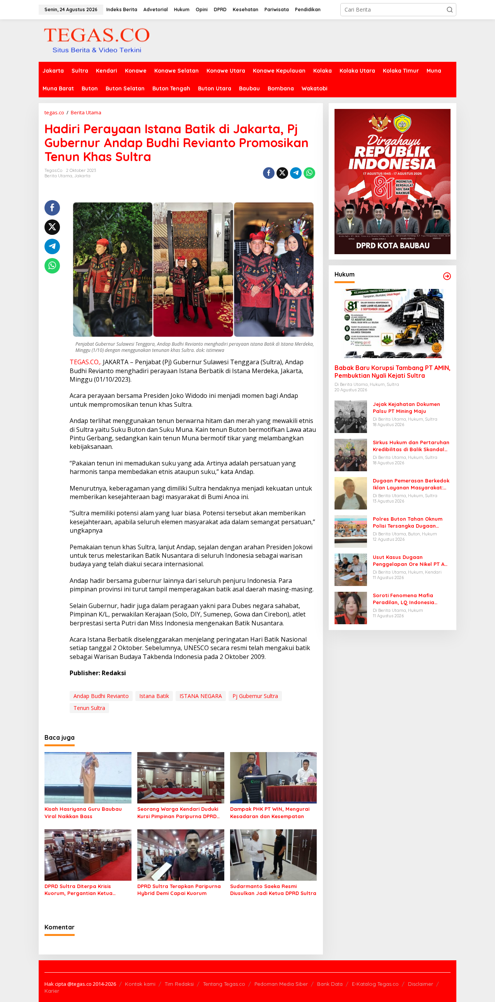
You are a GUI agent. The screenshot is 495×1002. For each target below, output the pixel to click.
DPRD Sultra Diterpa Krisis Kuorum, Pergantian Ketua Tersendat (78, 890)
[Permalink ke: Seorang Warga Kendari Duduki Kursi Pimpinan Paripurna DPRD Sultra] (180, 777)
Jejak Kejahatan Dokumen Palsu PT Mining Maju (406, 407)
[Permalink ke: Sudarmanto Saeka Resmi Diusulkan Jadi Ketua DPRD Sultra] (273, 854)
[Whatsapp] (309, 173)
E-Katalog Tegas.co (375, 984)
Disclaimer (420, 984)
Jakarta (82, 175)
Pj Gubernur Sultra (255, 696)
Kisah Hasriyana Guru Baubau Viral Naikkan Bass (83, 812)
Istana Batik (154, 696)
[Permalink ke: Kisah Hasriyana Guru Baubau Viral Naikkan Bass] (87, 777)
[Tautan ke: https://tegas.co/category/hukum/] (447, 276)
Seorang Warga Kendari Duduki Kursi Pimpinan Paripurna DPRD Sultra (177, 812)
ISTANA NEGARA (200, 696)
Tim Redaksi (179, 984)
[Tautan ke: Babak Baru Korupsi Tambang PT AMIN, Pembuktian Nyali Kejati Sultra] (393, 323)
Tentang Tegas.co (224, 984)
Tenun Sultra (89, 708)
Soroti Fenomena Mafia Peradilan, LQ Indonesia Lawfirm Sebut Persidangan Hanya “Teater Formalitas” (408, 599)
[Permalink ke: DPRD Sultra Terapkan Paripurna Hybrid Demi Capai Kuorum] (180, 854)
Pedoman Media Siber (281, 984)
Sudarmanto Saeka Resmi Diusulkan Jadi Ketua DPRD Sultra (273, 889)
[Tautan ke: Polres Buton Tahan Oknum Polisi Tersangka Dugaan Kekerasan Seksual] (351, 531)
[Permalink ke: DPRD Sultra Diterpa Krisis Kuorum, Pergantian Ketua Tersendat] (87, 854)
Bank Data (330, 984)
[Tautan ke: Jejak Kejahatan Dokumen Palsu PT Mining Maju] (351, 416)
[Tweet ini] (282, 173)
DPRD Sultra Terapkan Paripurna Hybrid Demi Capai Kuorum (179, 889)
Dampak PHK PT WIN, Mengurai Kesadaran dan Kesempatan (269, 812)
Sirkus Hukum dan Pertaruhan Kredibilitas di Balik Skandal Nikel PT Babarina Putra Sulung (411, 446)
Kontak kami (140, 984)
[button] (449, 9)
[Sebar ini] (269, 173)
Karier (51, 991)
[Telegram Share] (296, 173)
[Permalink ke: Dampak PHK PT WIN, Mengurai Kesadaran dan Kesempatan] (273, 777)
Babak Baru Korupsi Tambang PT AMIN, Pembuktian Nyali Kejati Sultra (393, 372)
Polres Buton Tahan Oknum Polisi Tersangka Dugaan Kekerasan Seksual (407, 522)
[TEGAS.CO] (97, 40)
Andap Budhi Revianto (101, 696)
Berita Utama (58, 175)
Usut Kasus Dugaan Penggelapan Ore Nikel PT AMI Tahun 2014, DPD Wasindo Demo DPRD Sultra (411, 560)
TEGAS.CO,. (85, 362)
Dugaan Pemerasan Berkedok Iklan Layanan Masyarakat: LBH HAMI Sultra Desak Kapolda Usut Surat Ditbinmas (411, 484)
